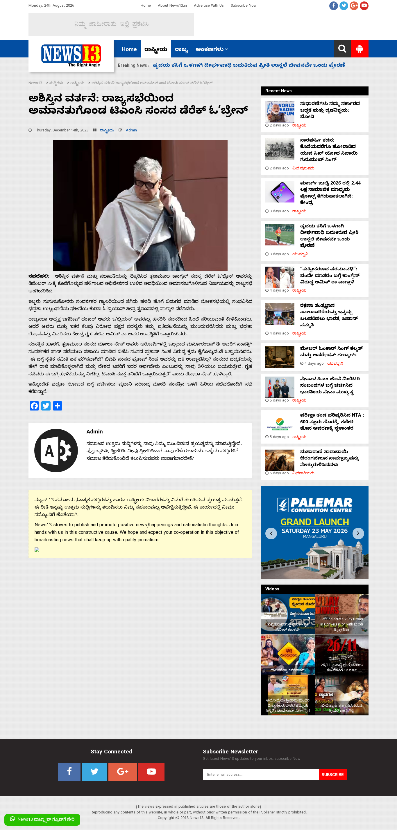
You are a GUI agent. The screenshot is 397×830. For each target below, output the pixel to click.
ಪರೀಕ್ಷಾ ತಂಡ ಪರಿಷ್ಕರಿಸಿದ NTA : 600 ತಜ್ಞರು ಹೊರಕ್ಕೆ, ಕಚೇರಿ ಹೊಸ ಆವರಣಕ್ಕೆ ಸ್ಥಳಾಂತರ (332, 422)
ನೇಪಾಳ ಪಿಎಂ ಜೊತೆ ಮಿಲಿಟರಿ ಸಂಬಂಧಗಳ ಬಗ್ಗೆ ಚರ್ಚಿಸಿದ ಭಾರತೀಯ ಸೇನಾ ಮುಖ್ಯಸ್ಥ (330, 386)
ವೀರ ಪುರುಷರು (303, 169)
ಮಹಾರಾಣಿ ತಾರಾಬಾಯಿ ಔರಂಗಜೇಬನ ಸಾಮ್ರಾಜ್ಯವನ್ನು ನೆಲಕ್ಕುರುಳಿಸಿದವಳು (329, 459)
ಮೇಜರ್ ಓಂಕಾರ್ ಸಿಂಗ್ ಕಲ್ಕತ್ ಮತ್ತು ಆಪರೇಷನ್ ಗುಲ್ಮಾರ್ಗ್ (331, 352)
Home (146, 6)
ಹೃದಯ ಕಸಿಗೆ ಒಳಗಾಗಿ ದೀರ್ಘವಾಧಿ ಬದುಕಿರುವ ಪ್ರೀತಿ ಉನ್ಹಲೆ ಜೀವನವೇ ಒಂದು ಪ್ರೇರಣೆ (329, 236)
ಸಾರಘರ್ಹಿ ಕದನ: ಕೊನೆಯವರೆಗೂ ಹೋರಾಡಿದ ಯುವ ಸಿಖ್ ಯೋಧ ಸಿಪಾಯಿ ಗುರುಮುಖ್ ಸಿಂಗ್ (329, 151)
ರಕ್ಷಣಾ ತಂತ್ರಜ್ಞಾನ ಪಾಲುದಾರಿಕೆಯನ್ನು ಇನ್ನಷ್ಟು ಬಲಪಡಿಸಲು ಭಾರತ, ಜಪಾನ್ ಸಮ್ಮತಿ (329, 316)
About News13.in (172, 6)
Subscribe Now (244, 6)
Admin (131, 131)
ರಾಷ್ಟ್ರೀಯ (155, 50)
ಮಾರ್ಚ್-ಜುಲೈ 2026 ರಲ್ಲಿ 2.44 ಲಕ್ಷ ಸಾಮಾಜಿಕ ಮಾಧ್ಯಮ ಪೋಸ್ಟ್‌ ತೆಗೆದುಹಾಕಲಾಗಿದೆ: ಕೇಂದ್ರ (330, 194)
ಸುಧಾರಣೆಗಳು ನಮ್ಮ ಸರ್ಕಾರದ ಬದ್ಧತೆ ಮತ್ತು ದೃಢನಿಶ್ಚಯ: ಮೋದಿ (330, 111)
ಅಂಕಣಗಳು (210, 50)
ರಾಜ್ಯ (181, 50)
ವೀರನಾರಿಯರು (303, 473)
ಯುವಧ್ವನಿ (300, 254)
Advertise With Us (209, 6)
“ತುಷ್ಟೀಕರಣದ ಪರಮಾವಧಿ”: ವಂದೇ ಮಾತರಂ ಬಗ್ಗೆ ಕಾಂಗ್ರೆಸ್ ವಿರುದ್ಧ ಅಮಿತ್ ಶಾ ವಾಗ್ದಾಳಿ (249, 66)
